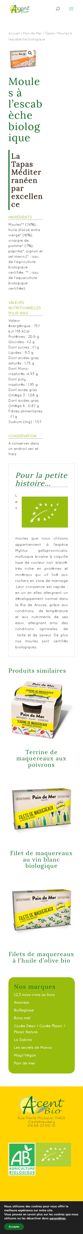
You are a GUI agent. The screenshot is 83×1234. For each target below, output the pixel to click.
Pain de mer (24, 1063)
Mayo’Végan (25, 1055)
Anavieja (21, 1002)
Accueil (14, 33)
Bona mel (22, 1018)
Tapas (49, 33)
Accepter (14, 1226)
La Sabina (23, 1040)
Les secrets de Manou (33, 1047)
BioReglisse (24, 1010)
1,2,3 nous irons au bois (34, 995)
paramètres (58, 1218)
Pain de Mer (32, 33)
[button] (30, 53)
